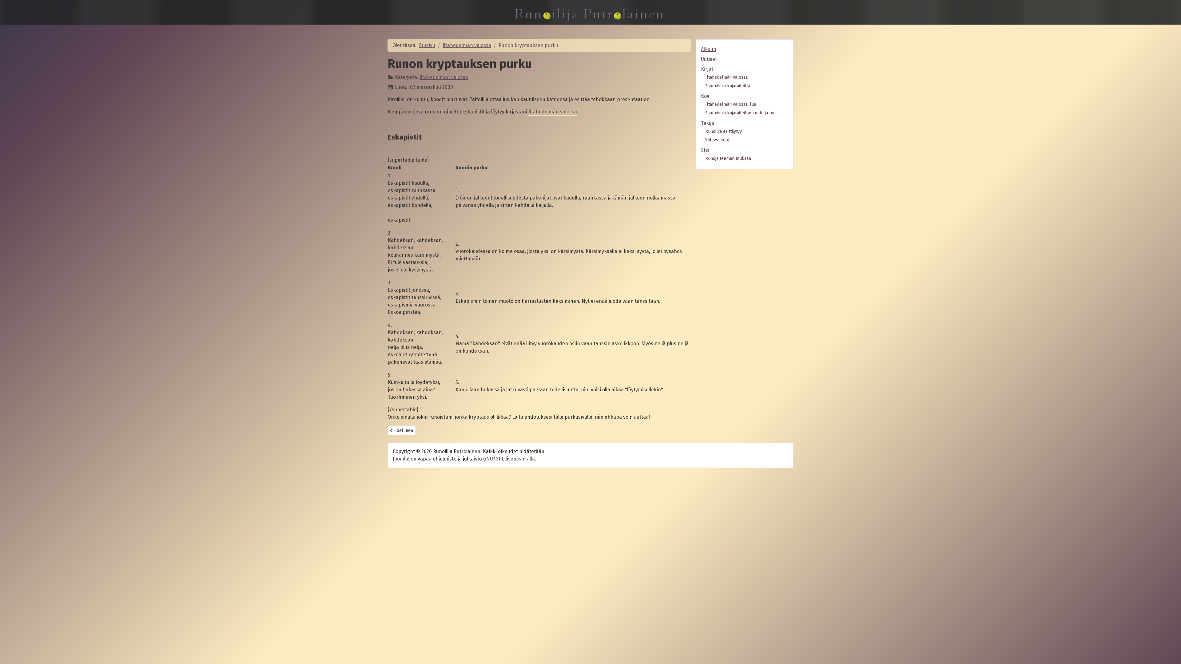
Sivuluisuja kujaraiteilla (727, 86)
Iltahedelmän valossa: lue (730, 104)
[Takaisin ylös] (1170, 652)
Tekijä (707, 123)
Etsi (705, 150)
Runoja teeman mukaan (728, 158)
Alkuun (708, 49)
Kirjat (707, 69)
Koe (705, 96)
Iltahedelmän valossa (444, 77)
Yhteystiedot (717, 140)
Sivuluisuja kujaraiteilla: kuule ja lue (740, 113)
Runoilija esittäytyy (723, 131)
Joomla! (401, 459)
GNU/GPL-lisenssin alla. (509, 459)
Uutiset (709, 59)
